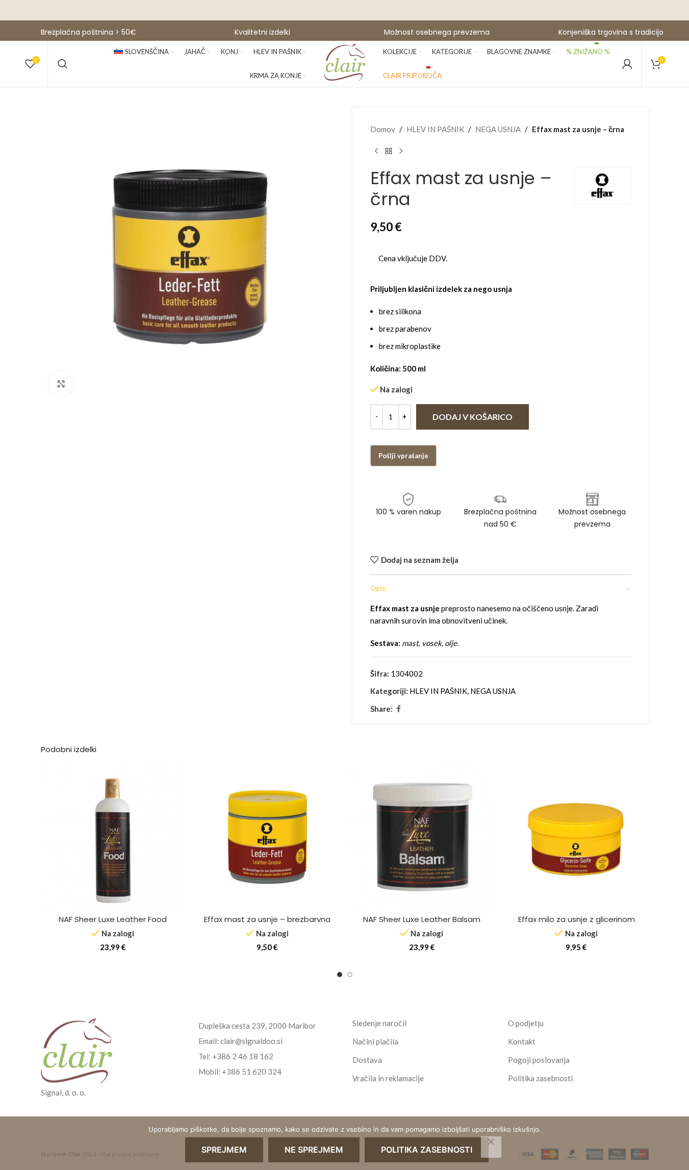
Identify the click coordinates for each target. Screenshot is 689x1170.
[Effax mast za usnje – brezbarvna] (267, 837)
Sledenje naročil (379, 1023)
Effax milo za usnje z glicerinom (576, 919)
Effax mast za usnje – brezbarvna (267, 919)
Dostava (367, 1059)
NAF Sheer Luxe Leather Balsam (421, 919)
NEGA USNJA (498, 129)
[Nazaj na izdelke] (388, 151)
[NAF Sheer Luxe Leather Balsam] (422, 837)
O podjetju (526, 1023)
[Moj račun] (627, 64)
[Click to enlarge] (61, 383)
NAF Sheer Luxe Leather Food (113, 919)
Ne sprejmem (314, 1149)
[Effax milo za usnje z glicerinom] (576, 837)
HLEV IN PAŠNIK (435, 129)
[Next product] (401, 151)
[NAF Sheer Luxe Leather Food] (113, 837)
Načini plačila (375, 1041)
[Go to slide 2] (349, 974)
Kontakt (521, 1041)
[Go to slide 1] (339, 974)
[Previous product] (376, 151)
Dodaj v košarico (472, 416)
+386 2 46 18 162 (242, 1056)
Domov (382, 129)
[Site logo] (344, 62)
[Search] (63, 64)
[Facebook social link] (399, 709)
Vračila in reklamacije (388, 1078)
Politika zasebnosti (540, 1078)
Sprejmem (224, 1149)
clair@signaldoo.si (251, 1040)
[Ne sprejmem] (491, 1147)
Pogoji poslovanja (539, 1059)
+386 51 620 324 (252, 1071)
